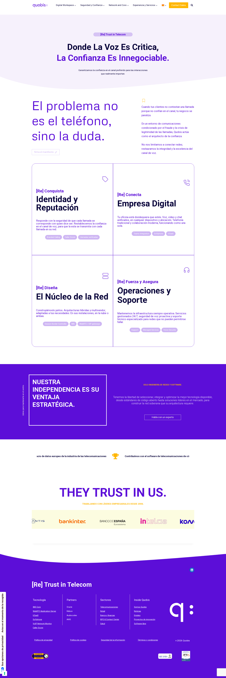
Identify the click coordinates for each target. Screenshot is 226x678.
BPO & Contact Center (109, 619)
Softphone (37, 619)
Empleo (137, 615)
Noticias (137, 611)
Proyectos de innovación (144, 619)
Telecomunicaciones (109, 607)
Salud (102, 624)
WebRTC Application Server (44, 611)
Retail (102, 611)
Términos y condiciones (148, 640)
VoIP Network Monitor (42, 624)
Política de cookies (78, 640)
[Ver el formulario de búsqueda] (192, 5)
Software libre (140, 624)
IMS (35, 607)
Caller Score (38, 628)
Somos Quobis (140, 607)
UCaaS (35, 615)
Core (39, 607)
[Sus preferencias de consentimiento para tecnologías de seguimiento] (4, 673)
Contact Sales (178, 5)
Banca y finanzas (107, 615)
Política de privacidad (43, 640)
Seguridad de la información (113, 640)
